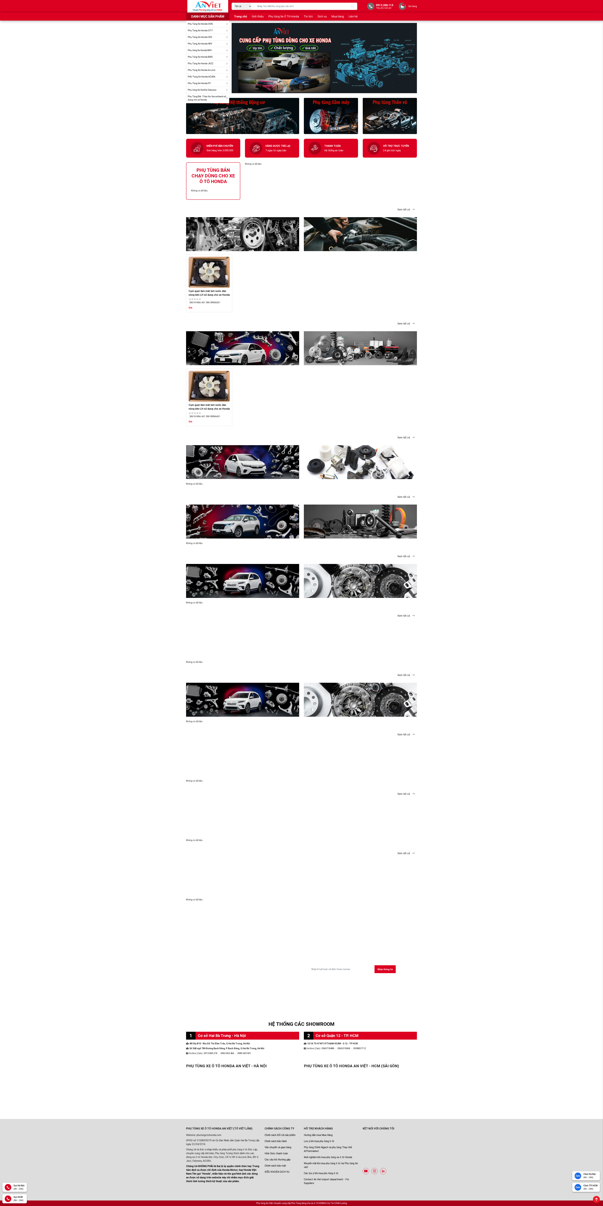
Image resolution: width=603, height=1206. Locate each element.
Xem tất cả (403, 209)
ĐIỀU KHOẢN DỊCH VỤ (277, 1171)
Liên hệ (353, 16)
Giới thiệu (258, 16)
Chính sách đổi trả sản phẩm (280, 1135)
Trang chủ (240, 16)
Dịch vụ (322, 16)
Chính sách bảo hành (276, 1141)
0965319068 (343, 1048)
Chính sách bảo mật (275, 1165)
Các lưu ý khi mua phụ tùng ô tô (321, 1173)
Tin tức (308, 16)
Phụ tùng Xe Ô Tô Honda (283, 16)
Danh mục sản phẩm (207, 16)
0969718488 (328, 1048)
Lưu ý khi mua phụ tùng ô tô (319, 1141)
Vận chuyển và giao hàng (278, 1147)
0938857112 (359, 1048)
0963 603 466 (227, 1053)
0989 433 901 (244, 1053)
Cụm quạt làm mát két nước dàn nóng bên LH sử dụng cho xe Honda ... (209, 295)
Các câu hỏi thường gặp (278, 1159)
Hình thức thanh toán (276, 1153)
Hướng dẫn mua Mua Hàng (318, 1135)
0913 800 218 (210, 1053)
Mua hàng (337, 16)
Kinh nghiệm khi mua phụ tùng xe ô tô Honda (328, 1157)
